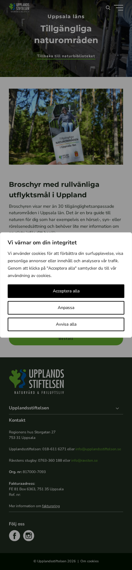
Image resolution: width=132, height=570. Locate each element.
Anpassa (66, 308)
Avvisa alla (66, 324)
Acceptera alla (66, 291)
